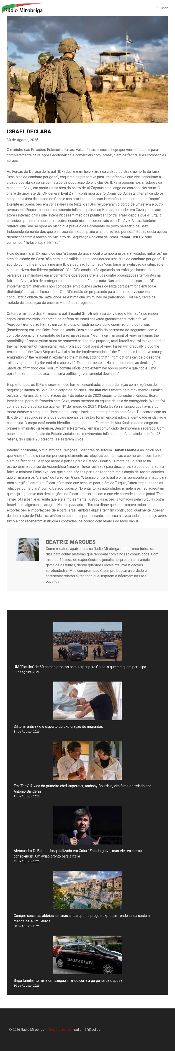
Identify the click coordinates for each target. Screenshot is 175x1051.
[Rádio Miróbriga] (22, 8)
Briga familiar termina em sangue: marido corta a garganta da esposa (68, 980)
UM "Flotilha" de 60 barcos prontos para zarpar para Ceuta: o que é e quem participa (80, 667)
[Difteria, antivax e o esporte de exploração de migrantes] (87, 717)
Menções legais (59, 1030)
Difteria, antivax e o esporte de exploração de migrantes (58, 726)
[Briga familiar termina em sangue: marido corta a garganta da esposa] (87, 971)
